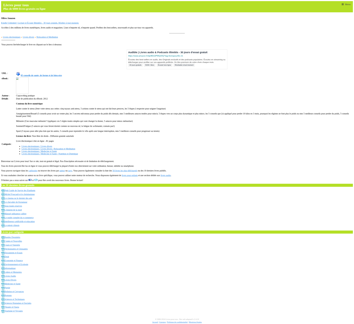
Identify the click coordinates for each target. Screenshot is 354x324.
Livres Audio (10, 276)
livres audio (166, 175)
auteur (62, 170)
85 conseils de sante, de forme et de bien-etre (41, 75)
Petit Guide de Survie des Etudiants (19, 190)
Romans (8, 295)
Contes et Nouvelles (13, 241)
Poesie (7, 287)
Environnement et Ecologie (16, 264)
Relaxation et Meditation (47, 37)
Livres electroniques (11, 37)
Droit (6, 256)
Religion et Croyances (14, 291)
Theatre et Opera (11, 307)
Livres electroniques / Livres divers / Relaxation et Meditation (48, 149)
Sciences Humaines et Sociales (17, 303)
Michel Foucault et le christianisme (19, 194)
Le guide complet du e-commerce (19, 217)
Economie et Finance (13, 260)
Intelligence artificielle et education (19, 221)
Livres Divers (10, 280)
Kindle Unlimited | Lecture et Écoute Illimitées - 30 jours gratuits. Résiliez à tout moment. (40, 23)
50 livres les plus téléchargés (125, 170)
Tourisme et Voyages (13, 311)
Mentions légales (195, 322)
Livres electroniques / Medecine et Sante (39, 151)
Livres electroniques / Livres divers (37, 146)
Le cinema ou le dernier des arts (18, 198)
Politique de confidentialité (177, 322)
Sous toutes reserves (13, 206)
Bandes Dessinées (12, 237)
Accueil (155, 322)
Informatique (10, 268)
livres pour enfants (130, 175)
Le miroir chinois (11, 225)
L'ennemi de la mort (13, 210)
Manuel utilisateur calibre (15, 214)
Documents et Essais (13, 253)
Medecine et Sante (12, 284)
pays (70, 170)
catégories (33, 170)
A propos (162, 322)
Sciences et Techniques (14, 299)
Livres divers (28, 37)
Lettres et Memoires (13, 272)
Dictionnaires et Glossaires (16, 249)
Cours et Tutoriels (12, 245)
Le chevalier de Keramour (15, 202)
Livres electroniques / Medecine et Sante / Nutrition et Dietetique (50, 154)
